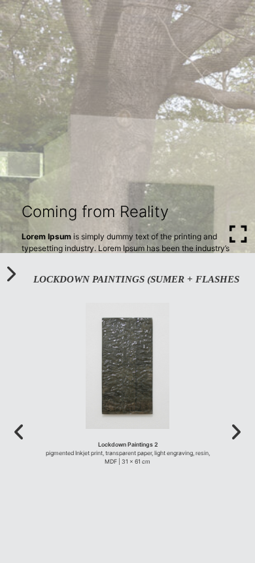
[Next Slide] (235, 432)
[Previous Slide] (19, 432)
